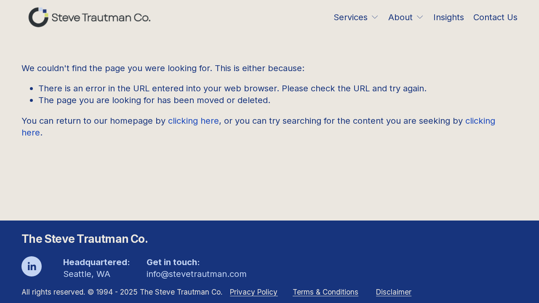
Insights (448, 17)
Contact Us (495, 17)
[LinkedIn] (31, 266)
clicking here (193, 120)
